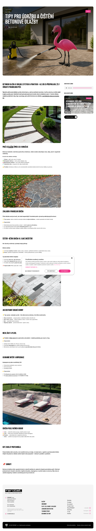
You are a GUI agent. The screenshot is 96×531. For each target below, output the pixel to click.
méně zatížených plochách (11, 375)
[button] (48, 267)
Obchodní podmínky (71, 525)
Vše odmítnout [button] (51, 271)
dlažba (10, 147)
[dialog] (48, 265)
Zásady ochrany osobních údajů (84, 525)
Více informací (57, 264)
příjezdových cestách (10, 374)
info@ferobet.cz (11, 513)
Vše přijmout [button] (64, 271)
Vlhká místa (12, 338)
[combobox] (71, 258)
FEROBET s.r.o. (16, 525)
